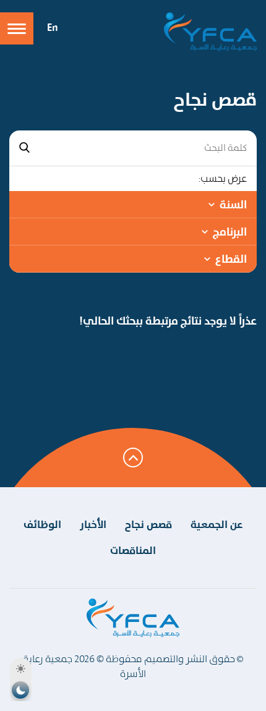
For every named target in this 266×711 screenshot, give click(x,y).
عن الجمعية (216, 524)
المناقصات (133, 550)
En (52, 27)
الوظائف (42, 524)
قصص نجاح (148, 524)
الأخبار (93, 524)
